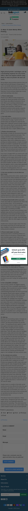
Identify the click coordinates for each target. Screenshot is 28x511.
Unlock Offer (18, 258)
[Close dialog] (26, 247)
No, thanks (18, 262)
